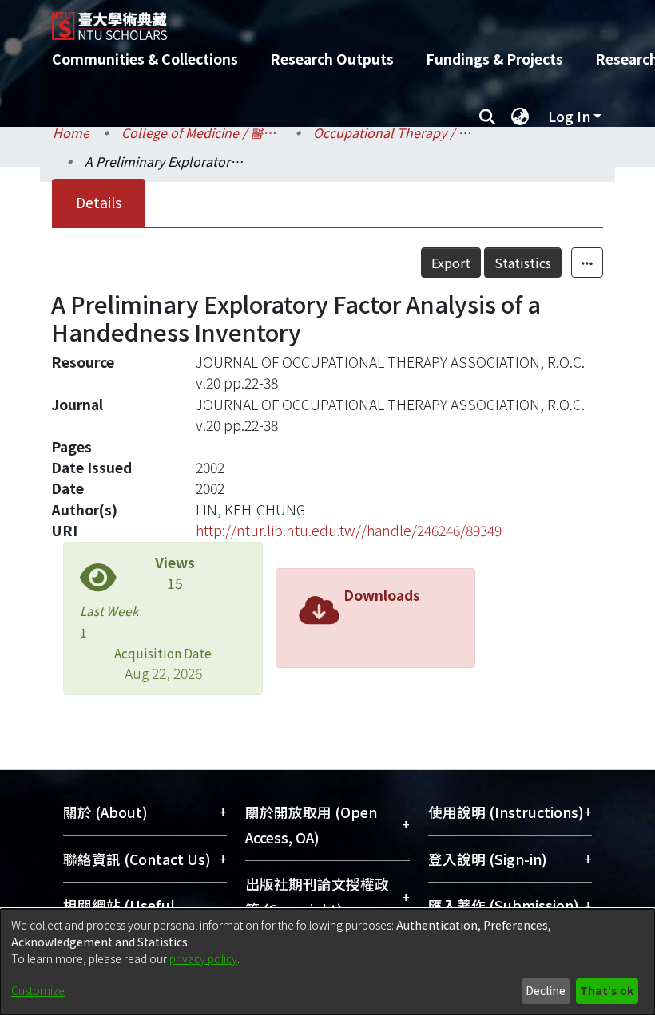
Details (98, 202)
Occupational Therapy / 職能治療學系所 (393, 132)
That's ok (606, 990)
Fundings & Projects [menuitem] (494, 59)
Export (450, 262)
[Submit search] (487, 116)
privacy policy (203, 958)
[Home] (339, 20)
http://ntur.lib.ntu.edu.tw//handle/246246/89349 (349, 530)
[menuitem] (520, 116)
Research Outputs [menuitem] (332, 59)
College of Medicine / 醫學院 (201, 132)
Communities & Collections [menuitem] (145, 59)
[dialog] (327, 962)
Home (71, 132)
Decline (546, 990)
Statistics (522, 262)
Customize (38, 990)
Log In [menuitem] (569, 116)
